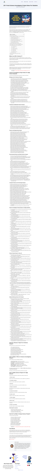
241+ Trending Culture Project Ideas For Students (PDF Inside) (22, 426)
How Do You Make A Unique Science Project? (15, 53)
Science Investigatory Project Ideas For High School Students (17, 36)
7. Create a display (14, 50)
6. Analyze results (14, 49)
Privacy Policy (17, 468)
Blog (10, 439)
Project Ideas (12, 439)
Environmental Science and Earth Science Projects (16, 39)
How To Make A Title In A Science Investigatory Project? (16, 44)
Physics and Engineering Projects (14, 38)
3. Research (13, 47)
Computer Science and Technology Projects (15, 40)
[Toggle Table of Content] (23, 34)
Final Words (11, 54)
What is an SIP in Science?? (13, 35)
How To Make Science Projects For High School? (15, 45)
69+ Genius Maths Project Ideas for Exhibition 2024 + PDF (22, 70)
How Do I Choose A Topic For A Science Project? (15, 43)
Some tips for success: (13, 52)
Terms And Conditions (18, 465)
